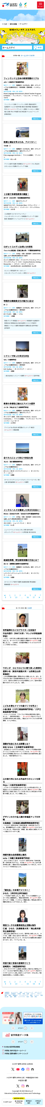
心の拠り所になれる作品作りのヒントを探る (21, 780)
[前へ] (4, 595)
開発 (31, 995)
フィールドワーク (23, 995)
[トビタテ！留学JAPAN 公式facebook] (22, 1069)
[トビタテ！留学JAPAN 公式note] (33, 1069)
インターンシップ (28, 992)
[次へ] (39, 597)
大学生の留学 (38, 1102)
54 (34, 983)
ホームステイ (14, 992)
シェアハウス (21, 996)
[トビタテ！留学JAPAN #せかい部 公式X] (17, 1086)
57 (34, 597)
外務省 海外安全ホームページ (14, 1050)
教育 (6, 995)
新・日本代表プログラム (18, 1101)
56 (28, 597)
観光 (28, 996)
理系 (24, 993)
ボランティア (38, 992)
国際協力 (15, 995)
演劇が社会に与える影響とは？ (16, 743)
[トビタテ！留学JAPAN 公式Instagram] (27, 1069)
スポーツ (33, 993)
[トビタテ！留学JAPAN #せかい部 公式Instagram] (22, 1086)
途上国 (6, 996)
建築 (10, 995)
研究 (21, 992)
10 (16, 597)
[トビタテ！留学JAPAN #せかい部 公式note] (27, 1086)
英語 (41, 995)
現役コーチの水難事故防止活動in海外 (19, 925)
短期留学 (7, 992)
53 (28, 983)
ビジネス (36, 995)
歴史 (36, 996)
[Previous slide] (13, 1028)
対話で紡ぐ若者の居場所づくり (16, 963)
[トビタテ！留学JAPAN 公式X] (12, 1069)
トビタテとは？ (7, 1102)
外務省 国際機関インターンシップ (15, 1053)
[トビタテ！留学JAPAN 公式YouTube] (17, 1069)
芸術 (32, 996)
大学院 (19, 993)
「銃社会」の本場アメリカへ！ (16, 890)
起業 (28, 993)
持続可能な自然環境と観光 (14, 854)
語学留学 (7, 993)
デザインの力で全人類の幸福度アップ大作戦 (21, 818)
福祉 (11, 996)
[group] (13, 1018)
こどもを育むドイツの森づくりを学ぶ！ (20, 705)
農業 (15, 996)
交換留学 (13, 993)
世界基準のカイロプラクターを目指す (19, 630)
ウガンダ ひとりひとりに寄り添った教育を (22, 668)
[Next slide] (32, 1028)
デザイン (39, 993)
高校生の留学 (29, 1102)
